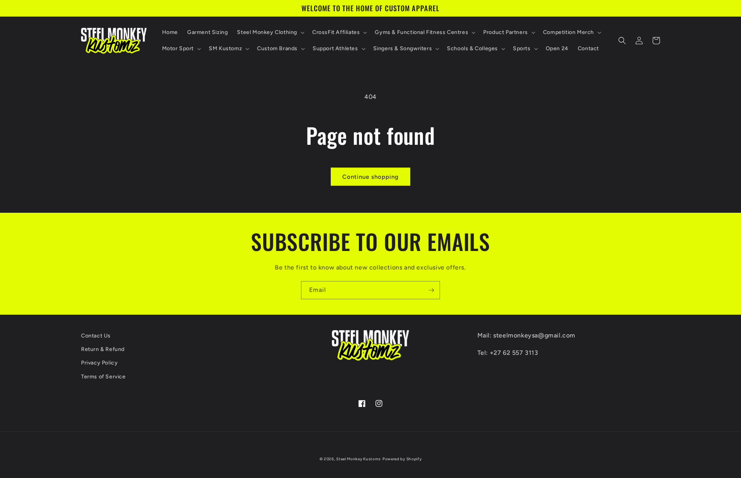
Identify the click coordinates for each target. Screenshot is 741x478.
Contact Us (96, 335)
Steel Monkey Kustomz (358, 458)
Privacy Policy (99, 362)
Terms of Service (103, 376)
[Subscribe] (431, 290)
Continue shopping (370, 176)
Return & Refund (103, 349)
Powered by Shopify (402, 458)
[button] (270, 32)
